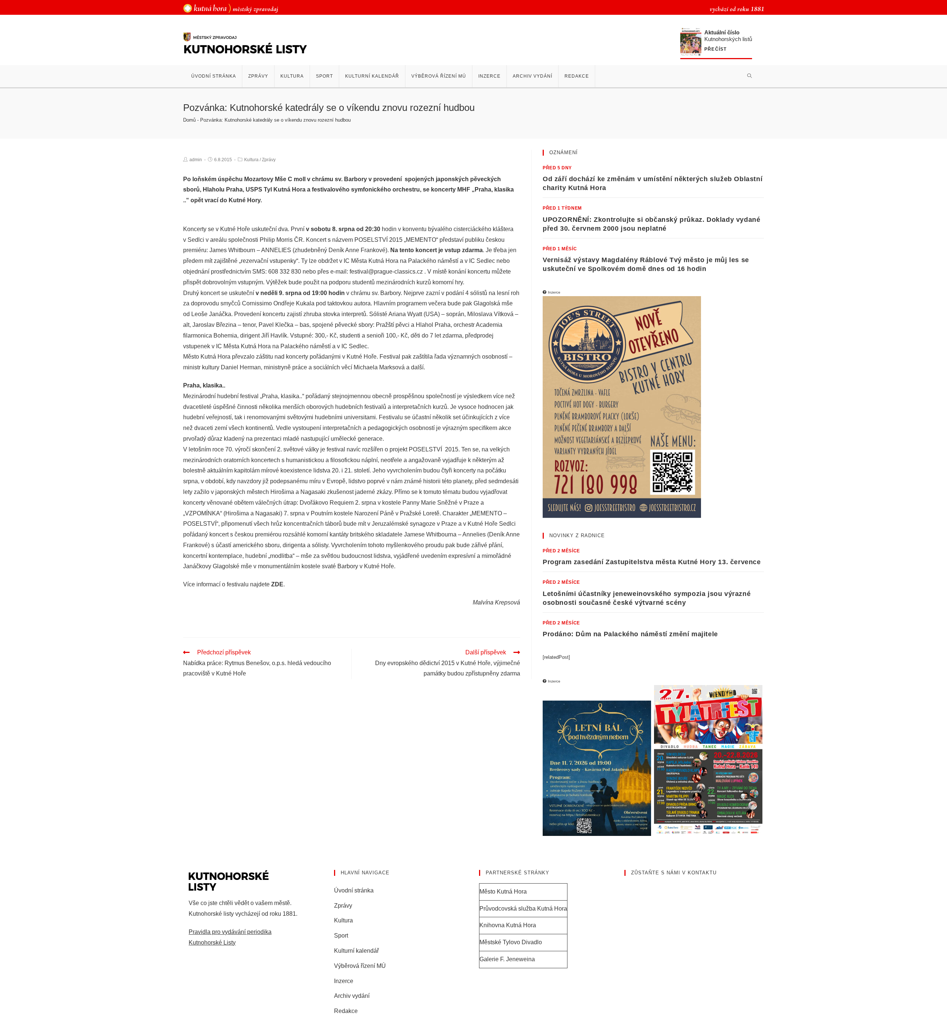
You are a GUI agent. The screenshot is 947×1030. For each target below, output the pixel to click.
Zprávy (269, 159)
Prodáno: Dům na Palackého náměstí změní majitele (630, 634)
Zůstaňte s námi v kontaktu (674, 872)
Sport (341, 935)
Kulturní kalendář (356, 951)
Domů (189, 120)
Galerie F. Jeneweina (507, 959)
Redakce (346, 1011)
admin (195, 159)
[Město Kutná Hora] (230, 8)
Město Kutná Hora (503, 891)
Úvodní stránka (354, 890)
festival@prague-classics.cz (386, 271)
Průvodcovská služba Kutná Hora (523, 908)
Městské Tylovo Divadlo (510, 942)
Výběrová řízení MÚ (360, 966)
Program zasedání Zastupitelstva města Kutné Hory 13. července (652, 562)
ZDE (277, 584)
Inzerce (343, 981)
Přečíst (715, 49)
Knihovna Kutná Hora (507, 925)
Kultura (251, 159)
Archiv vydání (352, 996)
